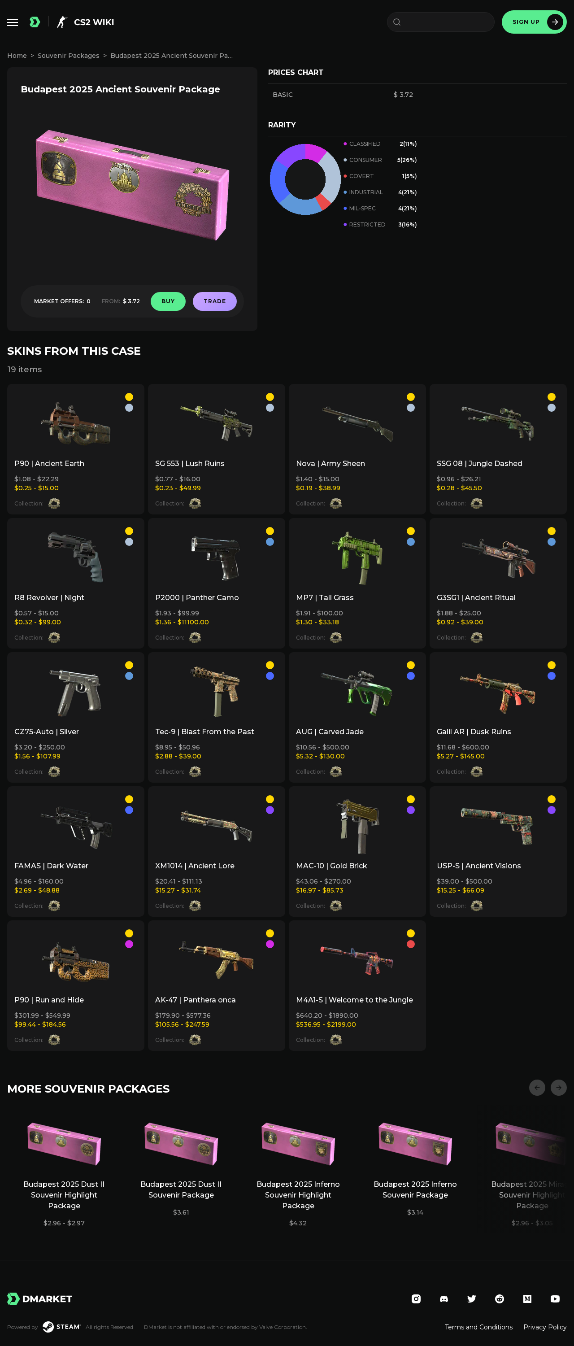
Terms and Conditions (479, 1327)
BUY (168, 301)
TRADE (215, 301)
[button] (537, 1088)
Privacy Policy (545, 1327)
